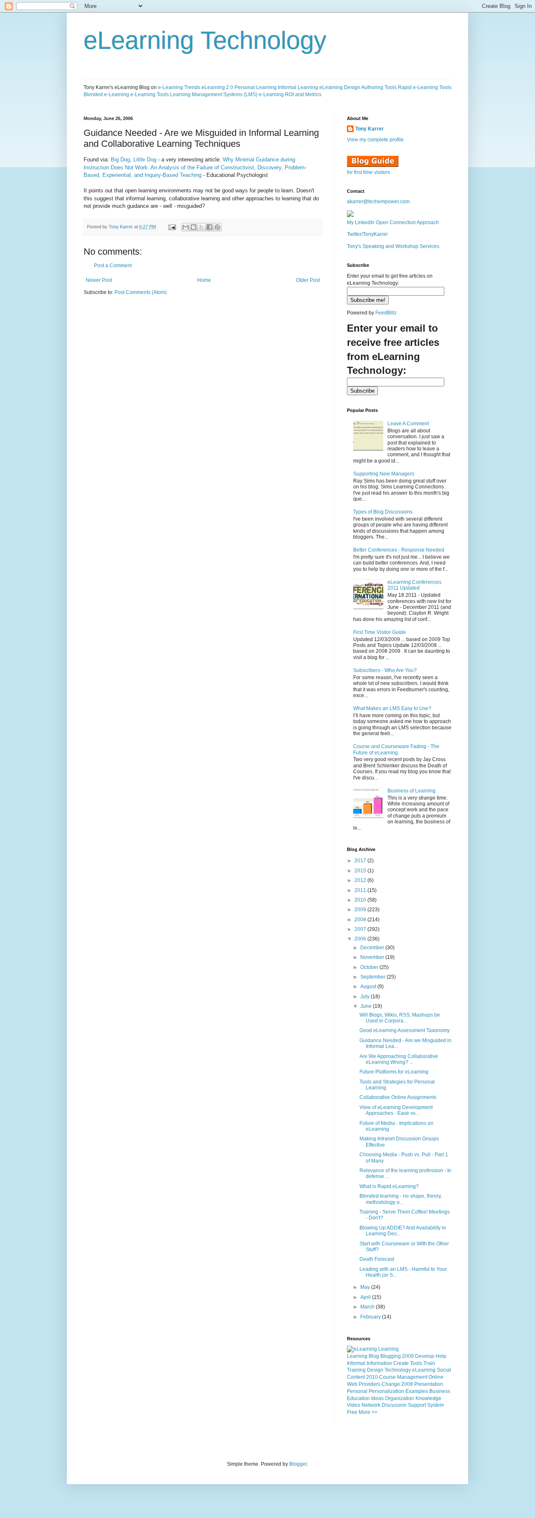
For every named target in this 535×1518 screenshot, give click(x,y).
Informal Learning (298, 87)
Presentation (428, 1384)
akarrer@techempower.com (378, 201)
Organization (399, 1398)
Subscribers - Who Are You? (385, 670)
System (435, 1405)
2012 (360, 880)
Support (417, 1405)
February (371, 1317)
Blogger (298, 1464)
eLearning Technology (205, 40)
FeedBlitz (386, 313)
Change (391, 1384)
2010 (360, 900)
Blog (374, 1356)
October (370, 967)
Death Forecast (376, 1259)
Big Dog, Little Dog (133, 159)
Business (439, 1391)
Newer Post (99, 280)
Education (358, 1398)
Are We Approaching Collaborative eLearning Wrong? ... (398, 1059)
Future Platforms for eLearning (393, 1072)
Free (352, 1412)
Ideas (377, 1398)
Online (435, 1377)
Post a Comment (113, 265)
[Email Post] (171, 226)
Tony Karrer (121, 226)
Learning (357, 1356)
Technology (398, 1370)
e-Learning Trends (179, 87)
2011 (360, 890)
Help (441, 1356)
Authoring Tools (379, 87)
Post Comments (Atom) (141, 292)
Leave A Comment (408, 424)
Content (356, 1377)
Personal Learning (255, 87)
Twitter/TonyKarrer (367, 234)
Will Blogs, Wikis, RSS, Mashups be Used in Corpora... (399, 1018)
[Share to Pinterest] (217, 227)
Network (371, 1405)
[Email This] (185, 227)
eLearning (424, 1370)
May (365, 1287)
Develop (424, 1356)
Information (379, 1363)
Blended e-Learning (106, 94)
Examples (416, 1391)
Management (412, 1377)
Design (375, 1370)
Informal (356, 1363)
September (373, 977)
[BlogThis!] (193, 227)
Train (429, 1363)
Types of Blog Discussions (383, 512)
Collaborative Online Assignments (397, 1097)
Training (356, 1370)
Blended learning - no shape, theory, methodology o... (400, 1199)
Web (352, 1384)
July (365, 996)
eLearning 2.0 (217, 87)
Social (444, 1370)
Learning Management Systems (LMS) (213, 94)
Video (353, 1405)
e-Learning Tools (149, 94)
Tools (416, 1363)
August (368, 986)
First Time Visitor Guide (379, 632)
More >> (368, 1412)
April (366, 1297)
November (372, 957)
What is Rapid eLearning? (389, 1186)
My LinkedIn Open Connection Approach (393, 222)
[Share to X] (201, 227)
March (368, 1307)
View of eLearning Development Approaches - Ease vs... (396, 1110)
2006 (360, 939)
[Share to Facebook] (209, 227)
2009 (360, 909)
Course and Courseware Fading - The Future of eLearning (396, 749)
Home (204, 280)
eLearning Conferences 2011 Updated (414, 585)
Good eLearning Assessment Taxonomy (404, 1030)
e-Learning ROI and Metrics (290, 94)
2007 (360, 929)
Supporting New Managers (383, 474)
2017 (360, 861)
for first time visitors (368, 172)
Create (401, 1363)
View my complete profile (375, 140)
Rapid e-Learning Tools (424, 87)
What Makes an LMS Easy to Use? (392, 708)
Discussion (394, 1405)
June (366, 1006)
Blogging (390, 1356)
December (372, 948)
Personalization (386, 1391)
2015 (360, 871)
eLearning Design (339, 87)
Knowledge (428, 1398)
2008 (360, 920)
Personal (357, 1391)
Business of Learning (411, 791)
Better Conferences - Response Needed (398, 550)
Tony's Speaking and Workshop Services (393, 246)
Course (387, 1377)
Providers (369, 1384)
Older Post (308, 280)
